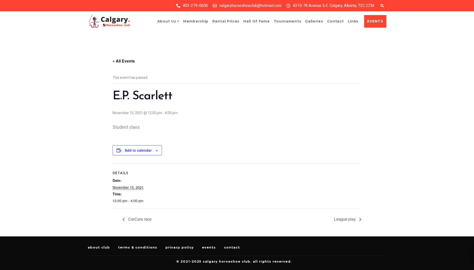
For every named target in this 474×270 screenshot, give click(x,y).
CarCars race (139, 219)
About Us (166, 21)
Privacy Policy (179, 247)
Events (209, 247)
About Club (99, 247)
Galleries (314, 21)
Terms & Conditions (137, 247)
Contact (335, 21)
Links (353, 21)
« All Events (124, 61)
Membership (195, 21)
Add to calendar (138, 150)
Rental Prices (225, 21)
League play (345, 219)
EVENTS (375, 21)
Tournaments (287, 21)
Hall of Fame (256, 21)
